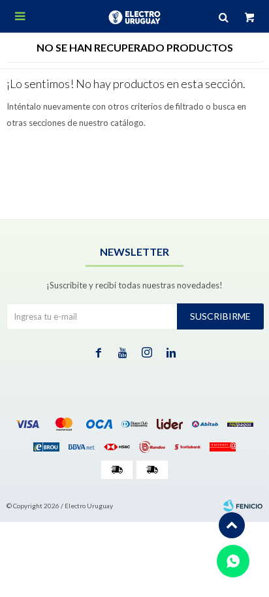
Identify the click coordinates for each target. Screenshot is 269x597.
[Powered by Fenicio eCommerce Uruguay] (242, 505)
